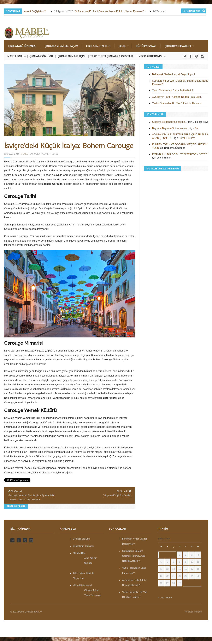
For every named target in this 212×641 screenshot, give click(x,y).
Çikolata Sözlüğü (41, 56)
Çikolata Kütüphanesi (22, 46)
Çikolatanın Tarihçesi (72, 56)
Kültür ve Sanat (146, 46)
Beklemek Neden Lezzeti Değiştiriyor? (173, 74)
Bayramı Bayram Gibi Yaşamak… (170, 128)
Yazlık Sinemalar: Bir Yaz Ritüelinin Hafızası (176, 103)
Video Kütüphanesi (150, 56)
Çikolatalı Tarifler (98, 46)
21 (173, 576)
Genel (120, 46)
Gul (197, 128)
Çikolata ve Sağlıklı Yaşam (61, 46)
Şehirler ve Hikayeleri (176, 46)
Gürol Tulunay (187, 138)
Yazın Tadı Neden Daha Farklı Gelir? (172, 90)
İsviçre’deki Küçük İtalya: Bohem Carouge (69, 145)
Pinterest (196, 56)
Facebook (190, 56)
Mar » (169, 597)
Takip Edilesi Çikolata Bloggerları (112, 56)
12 (161, 569)
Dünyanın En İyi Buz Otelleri (117, 495)
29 (179, 583)
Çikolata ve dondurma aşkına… (170, 121)
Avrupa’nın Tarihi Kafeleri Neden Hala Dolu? (177, 96)
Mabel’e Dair (16, 56)
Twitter (184, 56)
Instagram (202, 56)
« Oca (161, 597)
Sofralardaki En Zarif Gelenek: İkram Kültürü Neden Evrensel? (105, 11)
